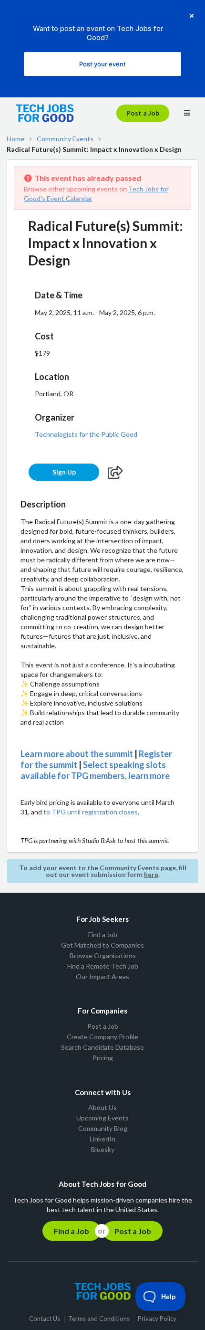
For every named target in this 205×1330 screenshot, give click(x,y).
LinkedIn (102, 1139)
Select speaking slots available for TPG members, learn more (95, 770)
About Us (102, 1107)
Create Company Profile (102, 1037)
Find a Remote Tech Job (102, 966)
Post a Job (142, 113)
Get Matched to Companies (102, 945)
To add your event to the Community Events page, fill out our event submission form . (102, 871)
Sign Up (64, 472)
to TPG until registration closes (90, 812)
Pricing (102, 1058)
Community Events (65, 139)
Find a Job (102, 935)
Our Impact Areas (102, 976)
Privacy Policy (157, 1319)
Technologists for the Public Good (86, 434)
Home (15, 139)
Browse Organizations (103, 955)
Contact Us (44, 1319)
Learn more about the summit (76, 754)
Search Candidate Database (102, 1047)
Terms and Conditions (99, 1319)
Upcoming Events (102, 1118)
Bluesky (102, 1149)
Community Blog (102, 1128)
